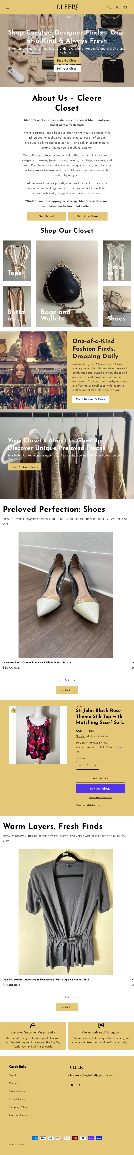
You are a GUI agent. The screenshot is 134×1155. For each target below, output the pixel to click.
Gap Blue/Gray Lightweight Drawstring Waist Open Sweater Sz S (46, 979)
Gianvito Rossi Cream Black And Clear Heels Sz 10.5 (37, 662)
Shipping (80, 736)
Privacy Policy (17, 1091)
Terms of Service (18, 1115)
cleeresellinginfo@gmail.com (91, 1075)
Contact (13, 1083)
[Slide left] (59, 680)
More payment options (100, 797)
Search (13, 1075)
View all (67, 690)
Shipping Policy (18, 1107)
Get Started (46, 216)
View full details (86, 805)
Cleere (21, 1144)
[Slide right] (74, 680)
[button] (7, 7)
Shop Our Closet (88, 216)
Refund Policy (17, 1099)
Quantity (80, 758)
